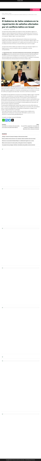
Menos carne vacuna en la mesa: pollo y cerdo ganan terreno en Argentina (17, 142)
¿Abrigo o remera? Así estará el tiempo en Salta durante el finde (14, 136)
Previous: (10, 126)
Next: (30, 127)
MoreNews (28, 459)
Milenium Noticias (20, 4)
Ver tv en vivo (36, 9)
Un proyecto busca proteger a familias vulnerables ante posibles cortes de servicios (18, 144)
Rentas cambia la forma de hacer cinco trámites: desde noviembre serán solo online (18, 138)
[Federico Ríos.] (20, 73)
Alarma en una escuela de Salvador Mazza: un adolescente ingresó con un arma (18, 140)
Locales (3, 18)
